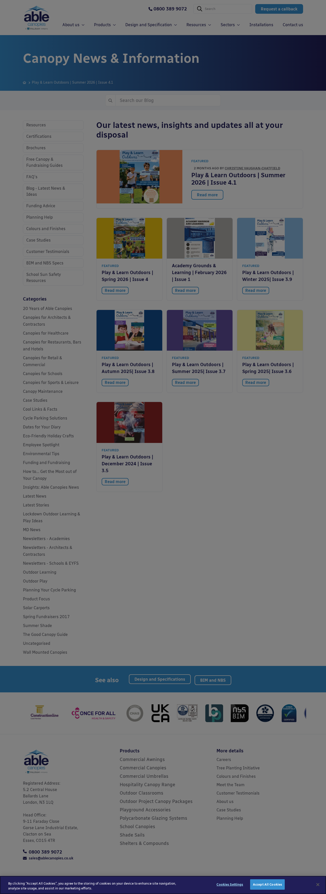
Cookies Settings (229, 884)
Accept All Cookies (267, 884)
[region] (163, 885)
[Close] (317, 884)
